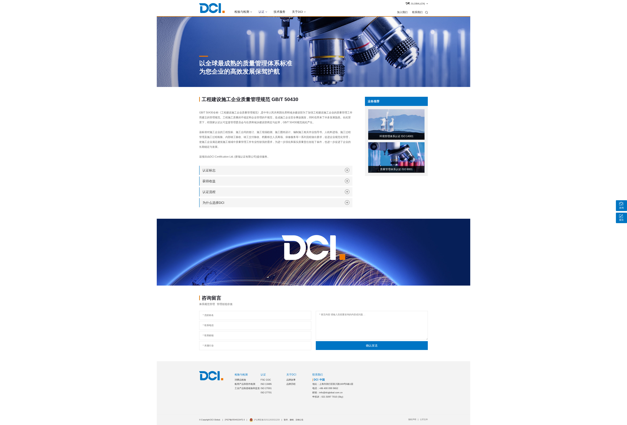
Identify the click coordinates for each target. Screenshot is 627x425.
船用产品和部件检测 (245, 384)
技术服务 (279, 11)
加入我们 (402, 12)
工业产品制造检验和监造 (247, 388)
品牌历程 (291, 384)
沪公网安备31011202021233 (267, 420)
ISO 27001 (266, 388)
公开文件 (424, 419)
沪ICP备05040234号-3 (235, 420)
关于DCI (297, 11)
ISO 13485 (266, 384)
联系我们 (417, 12)
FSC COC (266, 379)
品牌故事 (291, 379)
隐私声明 (412, 419)
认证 (261, 11)
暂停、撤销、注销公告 (293, 420)
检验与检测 (241, 11)
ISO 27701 (266, 392)
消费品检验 (240, 379)
